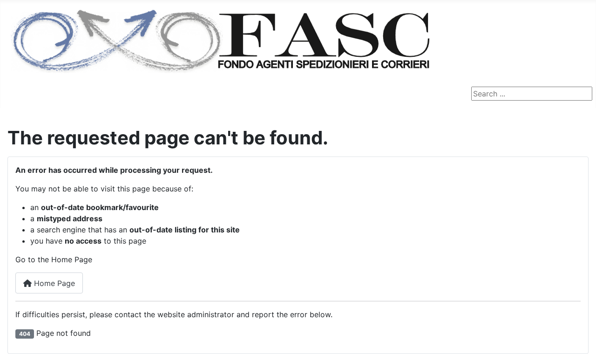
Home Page (53, 283)
